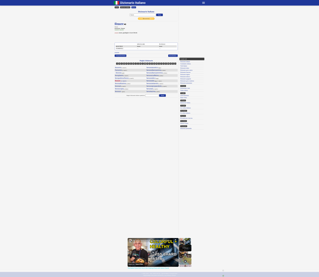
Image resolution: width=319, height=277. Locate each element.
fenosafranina (120, 83)
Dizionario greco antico (186, 70)
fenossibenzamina (154, 70)
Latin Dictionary (184, 95)
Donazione (146, 18)
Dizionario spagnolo (185, 79)
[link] (130, 240)
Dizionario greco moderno (187, 81)
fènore (133, 7)
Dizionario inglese (185, 74)
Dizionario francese (185, 72)
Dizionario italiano (185, 61)
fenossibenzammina (155, 73)
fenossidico (151, 78)
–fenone (118, 73)
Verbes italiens (184, 90)
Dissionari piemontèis (186, 128)
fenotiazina (151, 91)
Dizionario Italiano (125, 7)
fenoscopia (119, 89)
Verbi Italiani (183, 66)
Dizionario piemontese (186, 83)
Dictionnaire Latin (185, 88)
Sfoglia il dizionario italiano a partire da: (136, 95)
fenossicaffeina (153, 75)
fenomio (118, 67)
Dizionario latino (184, 68)
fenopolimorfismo (122, 78)
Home (116, 7)
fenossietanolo (152, 83)
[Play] (180, 244)
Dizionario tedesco (185, 76)
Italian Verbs (183, 97)
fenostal (150, 89)
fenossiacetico (152, 67)
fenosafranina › (173, 55)
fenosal (118, 86)
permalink (117, 52)
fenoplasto (119, 75)
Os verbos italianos (185, 113)
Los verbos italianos (185, 108)
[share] (175, 239)
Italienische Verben (185, 102)
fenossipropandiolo (154, 86)
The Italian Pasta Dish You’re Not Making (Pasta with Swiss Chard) (153, 241)
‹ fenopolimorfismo (120, 55)
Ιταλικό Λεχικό (184, 123)
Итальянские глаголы (186, 118)
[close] (223, 270)
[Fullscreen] (190, 244)
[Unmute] (182, 244)
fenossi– (118, 91)
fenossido (150, 81)
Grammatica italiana (185, 63)
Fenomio (118, 70)
